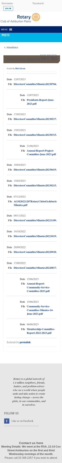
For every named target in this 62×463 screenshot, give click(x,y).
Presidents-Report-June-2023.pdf (40, 101)
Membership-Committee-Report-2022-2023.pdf (41, 331)
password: (38, 3)
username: (7, 3)
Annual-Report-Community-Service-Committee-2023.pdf (38, 287)
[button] (4, 29)
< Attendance (11, 47)
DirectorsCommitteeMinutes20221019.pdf (37, 236)
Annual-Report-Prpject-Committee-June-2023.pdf (41, 152)
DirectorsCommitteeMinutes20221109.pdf (37, 220)
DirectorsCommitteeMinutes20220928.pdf (37, 252)
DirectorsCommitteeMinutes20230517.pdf (37, 119)
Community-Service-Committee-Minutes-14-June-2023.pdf (40, 310)
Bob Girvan (20, 68)
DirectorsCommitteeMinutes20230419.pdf (37, 169)
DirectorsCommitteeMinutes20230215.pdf (37, 185)
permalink (25, 342)
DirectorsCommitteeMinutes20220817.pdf (37, 268)
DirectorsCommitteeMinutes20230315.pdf (37, 135)
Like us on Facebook (22, 420)
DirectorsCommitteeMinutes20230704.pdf (37, 84)
